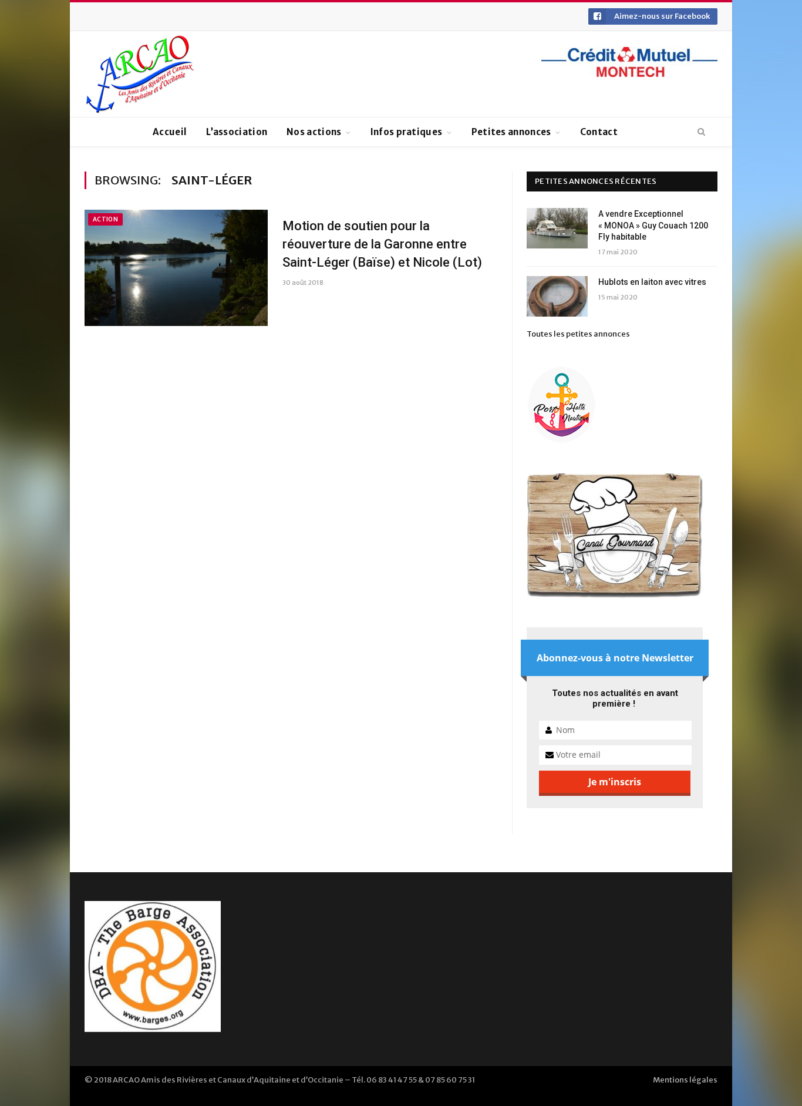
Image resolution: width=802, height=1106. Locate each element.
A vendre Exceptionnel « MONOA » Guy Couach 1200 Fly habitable (653, 225)
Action (105, 219)
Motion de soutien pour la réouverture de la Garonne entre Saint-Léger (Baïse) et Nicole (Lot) (382, 244)
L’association (236, 131)
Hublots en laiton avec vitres (652, 282)
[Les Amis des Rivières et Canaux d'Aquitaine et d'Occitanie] (140, 74)
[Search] (701, 132)
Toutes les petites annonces (578, 334)
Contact (599, 131)
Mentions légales (685, 1080)
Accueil (170, 131)
